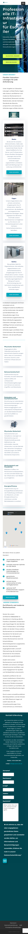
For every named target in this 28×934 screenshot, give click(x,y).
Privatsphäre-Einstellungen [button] (13, 927)
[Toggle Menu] (23, 3)
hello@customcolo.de (16, 763)
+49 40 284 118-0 (16, 760)
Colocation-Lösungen (12, 56)
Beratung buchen (11, 62)
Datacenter (14, 616)
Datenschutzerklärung (10, 925)
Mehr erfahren (14, 172)
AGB (20, 925)
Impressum (13, 923)
